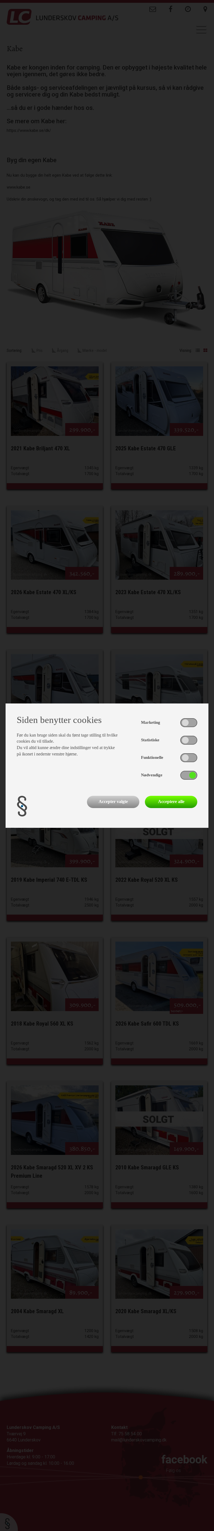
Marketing (150, 722)
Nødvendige (151, 775)
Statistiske (150, 740)
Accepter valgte (113, 801)
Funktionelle (152, 757)
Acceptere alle (171, 801)
